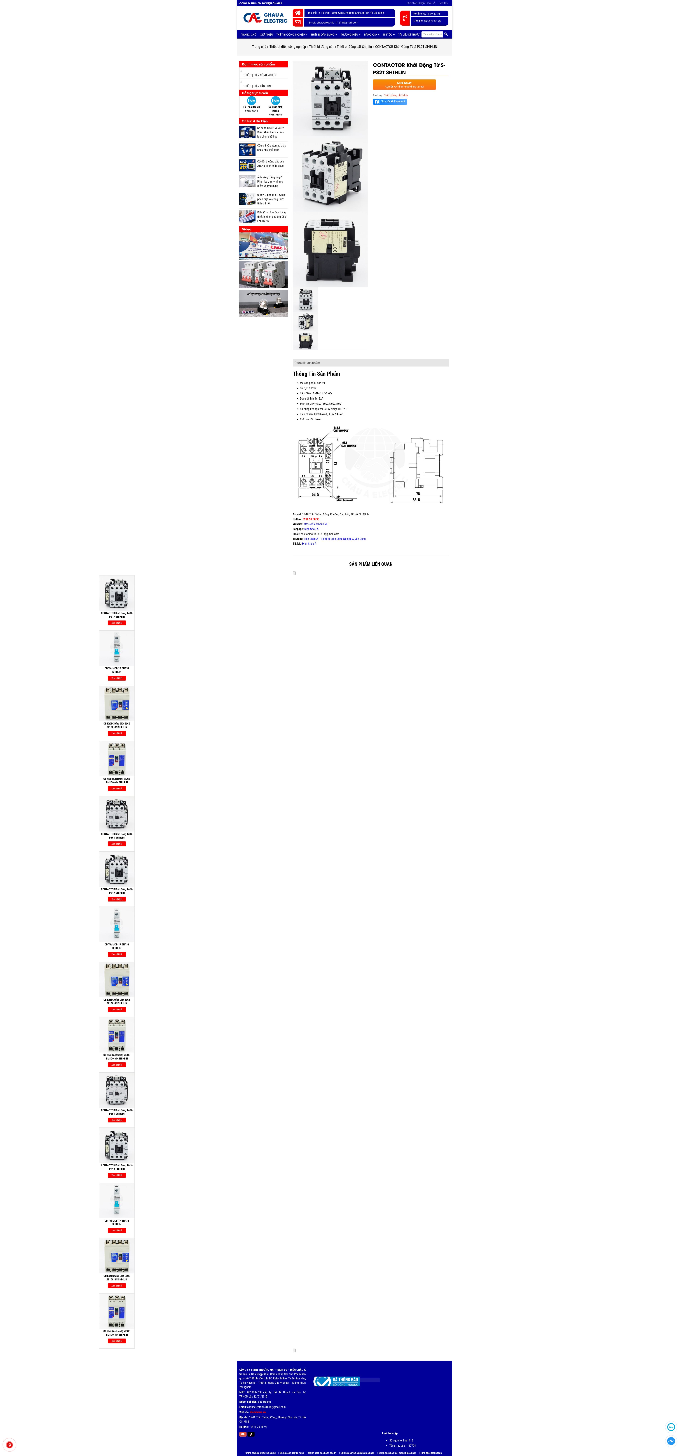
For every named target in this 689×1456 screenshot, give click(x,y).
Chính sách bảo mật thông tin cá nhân (397, 1453)
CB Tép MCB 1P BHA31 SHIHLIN (35, 670)
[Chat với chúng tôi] (671, 1441)
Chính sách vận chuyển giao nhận (357, 1453)
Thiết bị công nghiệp (290, 34)
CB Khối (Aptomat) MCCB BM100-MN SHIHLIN (34, 780)
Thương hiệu (349, 34)
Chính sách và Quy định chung (260, 1453)
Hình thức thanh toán (431, 1453)
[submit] (446, 34)
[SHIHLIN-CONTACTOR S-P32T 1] (330, 174)
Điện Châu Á (311, 529)
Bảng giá (370, 34)
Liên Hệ (443, 2)
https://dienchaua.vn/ (316, 524)
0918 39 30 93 (431, 13)
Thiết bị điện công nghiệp (287, 46)
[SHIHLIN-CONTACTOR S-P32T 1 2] (330, 249)
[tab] (307, 362)
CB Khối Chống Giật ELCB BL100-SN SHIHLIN (35, 725)
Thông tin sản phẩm (307, 362)
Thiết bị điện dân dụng (257, 86)
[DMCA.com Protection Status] (367, 1379)
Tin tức (387, 34)
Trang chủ (248, 34)
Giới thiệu (266, 34)
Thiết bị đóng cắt (321, 46)
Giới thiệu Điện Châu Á (421, 2)
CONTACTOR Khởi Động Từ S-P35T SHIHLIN (35, 835)
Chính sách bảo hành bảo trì (322, 1453)
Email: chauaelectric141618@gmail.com (333, 22)
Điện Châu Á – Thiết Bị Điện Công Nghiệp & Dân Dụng (335, 539)
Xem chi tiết (34, 623)
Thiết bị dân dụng (323, 34)
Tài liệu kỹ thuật (409, 34)
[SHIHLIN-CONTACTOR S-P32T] (330, 98)
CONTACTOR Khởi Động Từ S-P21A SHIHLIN (35, 615)
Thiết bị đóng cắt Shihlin (354, 46)
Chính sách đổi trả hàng (292, 1453)
